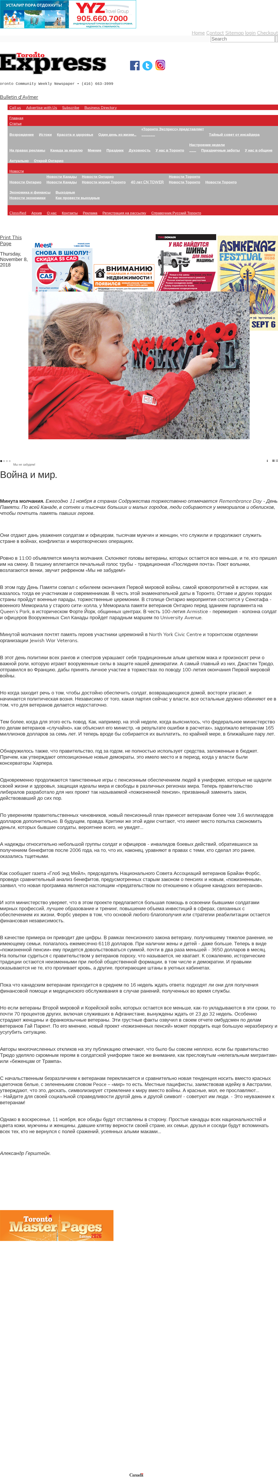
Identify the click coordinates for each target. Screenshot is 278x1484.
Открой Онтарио (49, 160)
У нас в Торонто (170, 150)
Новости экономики (27, 197)
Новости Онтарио (25, 182)
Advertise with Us (41, 107)
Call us (15, 107)
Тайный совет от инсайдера (234, 134)
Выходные (65, 192)
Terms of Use (5, 1481)
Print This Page (11, 240)
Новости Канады (62, 176)
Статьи (15, 123)
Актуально (19, 160)
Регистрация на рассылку (124, 212)
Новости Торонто (184, 176)
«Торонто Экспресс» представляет (172, 129)
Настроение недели (207, 144)
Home (198, 33)
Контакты (70, 212)
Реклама (90, 212)
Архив (36, 212)
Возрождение (21, 134)
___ (192, 150)
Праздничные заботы (220, 150)
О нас (52, 212)
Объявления (14, 1399)
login (250, 33)
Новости (16, 171)
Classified (17, 212)
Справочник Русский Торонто (176, 212)
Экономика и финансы (29, 192)
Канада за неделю (66, 150)
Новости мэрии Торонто (104, 182)
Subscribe (70, 107)
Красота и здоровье (75, 134)
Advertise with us (20, 1447)
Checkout (267, 33)
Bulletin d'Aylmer (19, 97)
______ (148, 134)
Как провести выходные (78, 197)
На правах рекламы (27, 150)
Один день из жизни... (117, 134)
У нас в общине (259, 150)
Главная (16, 118)
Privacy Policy (23, 1481)
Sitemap (234, 33)
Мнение (94, 150)
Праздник (115, 150)
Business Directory (100, 107)
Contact (215, 33)
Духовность (140, 150)
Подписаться (14, 1381)
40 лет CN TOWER (147, 182)
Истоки (45, 134)
